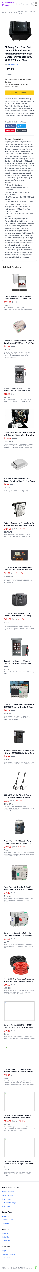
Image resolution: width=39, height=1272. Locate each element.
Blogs (4, 1251)
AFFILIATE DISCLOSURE (10, 1258)
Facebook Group (7, 1220)
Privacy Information (8, 1254)
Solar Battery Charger (9, 1203)
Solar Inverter (6, 1199)
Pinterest (11, 130)
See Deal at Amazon (18, 93)
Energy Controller (8, 1195)
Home (4, 12)
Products (12, 12)
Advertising (6, 1241)
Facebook (11, 126)
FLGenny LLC (13, 64)
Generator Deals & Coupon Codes (26, 12)
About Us (5, 1233)
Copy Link (23, 130)
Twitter (22, 126)
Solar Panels (6, 1206)
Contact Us (5, 1237)
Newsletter (5, 1216)
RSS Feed (5, 1223)
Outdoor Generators (8, 1192)
